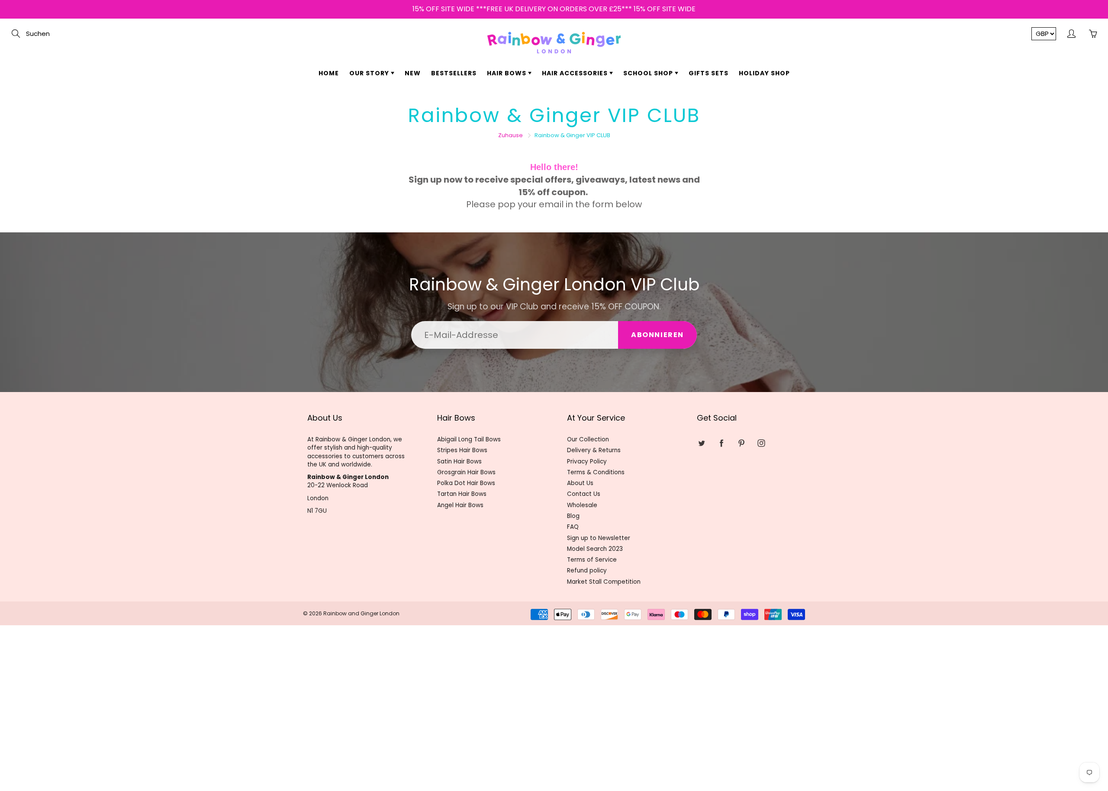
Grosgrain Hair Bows (466, 472)
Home (329, 73)
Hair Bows (507, 73)
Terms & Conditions (596, 472)
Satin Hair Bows (459, 461)
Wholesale (582, 505)
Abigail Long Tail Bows (469, 439)
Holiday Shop (764, 73)
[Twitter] (701, 442)
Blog (573, 516)
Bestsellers (454, 73)
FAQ (573, 527)
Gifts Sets (708, 73)
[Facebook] (721, 442)
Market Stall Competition (604, 582)
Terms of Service (592, 560)
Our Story (370, 73)
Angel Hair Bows (460, 505)
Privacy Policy (587, 461)
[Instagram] (761, 442)
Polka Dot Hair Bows (466, 483)
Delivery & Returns (594, 450)
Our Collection (588, 439)
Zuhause (510, 135)
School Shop (649, 73)
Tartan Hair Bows (461, 494)
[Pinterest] (741, 442)
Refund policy (587, 570)
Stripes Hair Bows (462, 450)
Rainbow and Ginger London (361, 613)
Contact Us (583, 494)
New (413, 73)
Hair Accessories (575, 73)
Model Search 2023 (595, 549)
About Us (580, 483)
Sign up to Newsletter (598, 538)
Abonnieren (657, 335)
